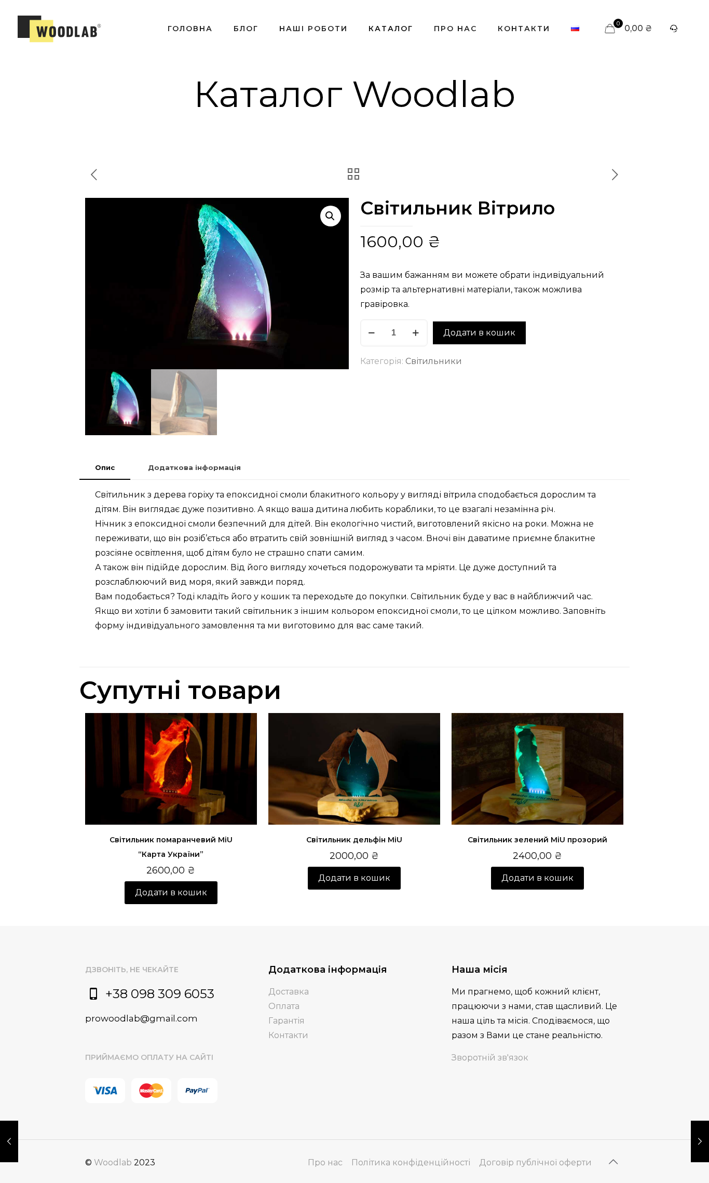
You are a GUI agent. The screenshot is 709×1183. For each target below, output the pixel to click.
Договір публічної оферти (535, 1162)
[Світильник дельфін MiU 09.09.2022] (9, 1141)
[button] (330, 216)
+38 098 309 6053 (159, 993)
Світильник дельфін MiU (354, 839)
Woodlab (113, 1162)
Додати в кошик (479, 333)
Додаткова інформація (194, 467)
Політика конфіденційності (410, 1162)
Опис (105, 467)
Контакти (288, 1035)
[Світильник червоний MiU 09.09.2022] (700, 1141)
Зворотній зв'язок (490, 1058)
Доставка (288, 992)
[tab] (104, 467)
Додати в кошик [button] (171, 892)
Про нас (325, 1162)
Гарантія (286, 1021)
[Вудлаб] (59, 28)
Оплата (283, 1006)
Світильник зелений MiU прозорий (537, 839)
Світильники (433, 361)
